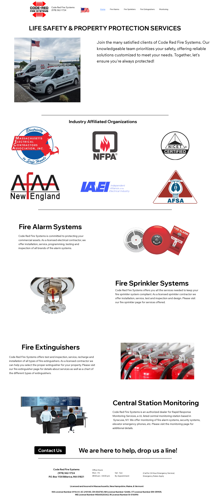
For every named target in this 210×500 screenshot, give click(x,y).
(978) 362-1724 (58, 10)
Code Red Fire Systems (63, 7)
